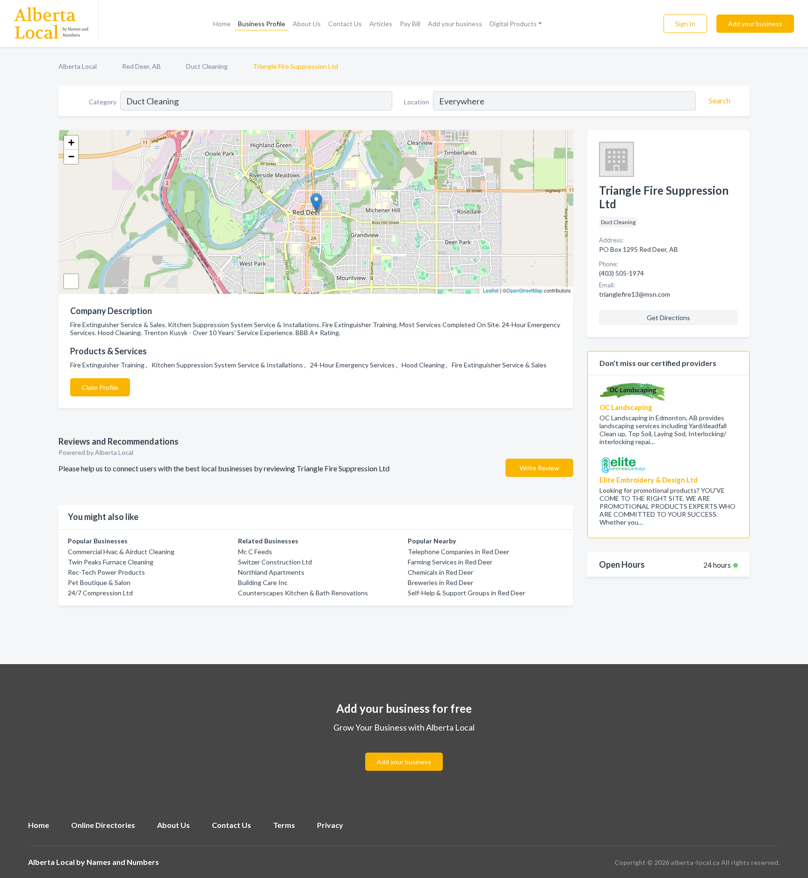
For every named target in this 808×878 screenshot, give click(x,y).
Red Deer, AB (141, 66)
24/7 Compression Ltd (100, 593)
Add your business (455, 24)
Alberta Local (77, 66)
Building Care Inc (263, 582)
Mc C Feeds (255, 552)
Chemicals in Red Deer (440, 572)
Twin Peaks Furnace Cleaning (110, 562)
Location (416, 102)
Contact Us (345, 24)
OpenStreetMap (524, 290)
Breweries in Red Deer (440, 582)
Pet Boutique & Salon (99, 582)
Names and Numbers (123, 861)
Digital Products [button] (513, 24)
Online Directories (103, 824)
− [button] (71, 156)
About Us (307, 24)
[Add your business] (404, 750)
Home (222, 24)
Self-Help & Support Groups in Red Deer (466, 593)
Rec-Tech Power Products (106, 572)
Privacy (330, 824)
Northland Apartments (271, 572)
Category (102, 102)
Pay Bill (410, 24)
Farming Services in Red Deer (450, 562)
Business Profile (261, 24)
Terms (284, 824)
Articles (380, 24)
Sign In (685, 24)
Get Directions (668, 318)
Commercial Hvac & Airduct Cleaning (121, 552)
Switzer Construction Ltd (275, 562)
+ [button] (71, 142)
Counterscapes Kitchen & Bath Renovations (303, 593)
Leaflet (490, 290)
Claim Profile (100, 387)
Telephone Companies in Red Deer (458, 552)
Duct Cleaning (207, 66)
